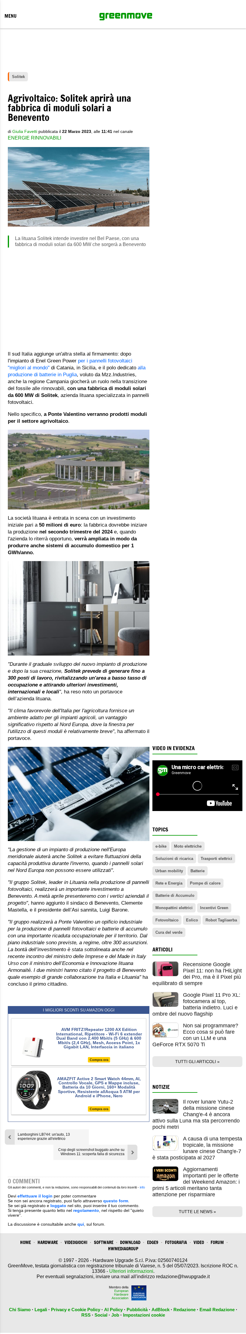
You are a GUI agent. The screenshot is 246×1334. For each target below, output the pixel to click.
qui (80, 1224)
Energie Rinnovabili (34, 137)
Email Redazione (217, 1309)
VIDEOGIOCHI (75, 1242)
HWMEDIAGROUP (123, 1248)
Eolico (192, 920)
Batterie (197, 871)
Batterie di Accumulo (174, 895)
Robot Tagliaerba (221, 920)
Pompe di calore (205, 883)
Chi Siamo (20, 1309)
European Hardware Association (120, 1294)
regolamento (86, 1210)
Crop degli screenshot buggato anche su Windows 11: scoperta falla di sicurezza (91, 1152)
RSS (86, 1314)
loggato (58, 1205)
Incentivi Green (214, 908)
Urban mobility (169, 871)
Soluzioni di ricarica (174, 858)
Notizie (161, 1087)
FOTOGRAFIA (176, 1242)
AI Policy (113, 1309)
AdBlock (161, 1309)
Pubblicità (137, 1309)
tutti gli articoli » (197, 1061)
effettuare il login (34, 1196)
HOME (25, 1242)
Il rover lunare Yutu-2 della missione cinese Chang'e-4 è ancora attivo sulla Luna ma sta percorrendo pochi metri (196, 1114)
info (142, 1187)
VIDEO (199, 1242)
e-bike (160, 846)
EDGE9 (152, 1242)
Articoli (162, 949)
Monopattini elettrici (174, 908)
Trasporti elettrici (216, 858)
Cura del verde (168, 932)
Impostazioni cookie (144, 1314)
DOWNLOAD (130, 1242)
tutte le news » (197, 1211)
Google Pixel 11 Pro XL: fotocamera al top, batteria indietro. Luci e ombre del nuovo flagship (196, 1004)
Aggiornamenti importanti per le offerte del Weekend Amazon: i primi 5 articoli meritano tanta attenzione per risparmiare (196, 1181)
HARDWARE (48, 1242)
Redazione (184, 1309)
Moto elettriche (188, 846)
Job (115, 1314)
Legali (40, 1309)
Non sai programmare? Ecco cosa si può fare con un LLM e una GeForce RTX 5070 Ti (195, 1035)
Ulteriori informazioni (131, 1271)
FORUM (217, 1242)
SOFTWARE (103, 1242)
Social (100, 1314)
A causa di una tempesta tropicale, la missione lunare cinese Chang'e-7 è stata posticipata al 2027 (197, 1148)
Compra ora (99, 1060)
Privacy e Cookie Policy (75, 1309)
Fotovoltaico (166, 920)
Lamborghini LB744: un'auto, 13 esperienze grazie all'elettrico (44, 1136)
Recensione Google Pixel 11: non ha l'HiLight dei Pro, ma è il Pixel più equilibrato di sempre (197, 973)
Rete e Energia (168, 883)
